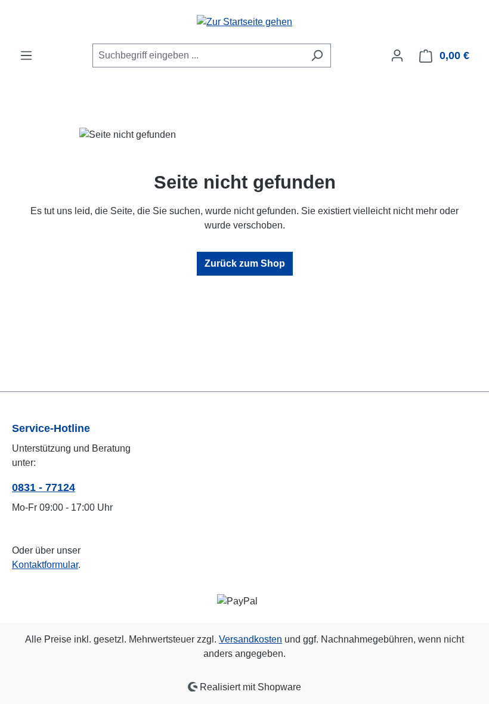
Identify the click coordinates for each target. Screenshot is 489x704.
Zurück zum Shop (245, 263)
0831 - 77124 (43, 487)
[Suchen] (317, 55)
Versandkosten (250, 639)
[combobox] (198, 55)
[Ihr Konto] (397, 55)
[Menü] (26, 55)
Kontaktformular (45, 565)
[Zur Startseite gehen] (244, 21)
